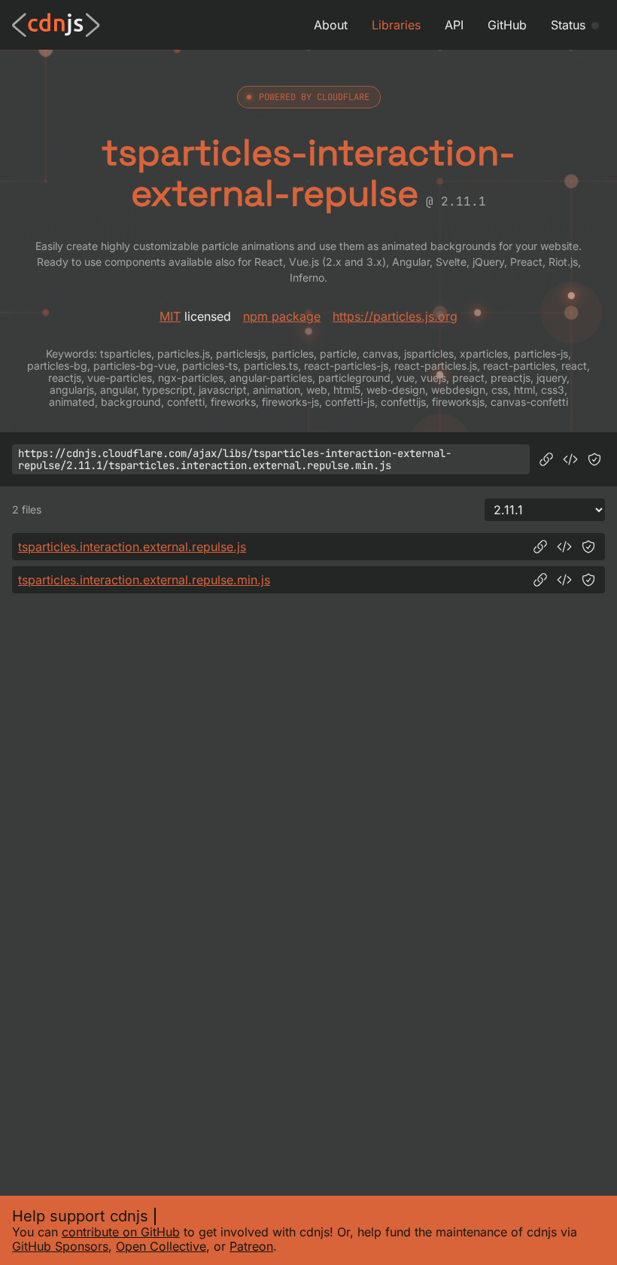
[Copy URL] (546, 459)
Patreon (251, 1246)
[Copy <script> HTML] (570, 459)
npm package (282, 316)
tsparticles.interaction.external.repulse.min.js (144, 580)
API (454, 24)
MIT (170, 316)
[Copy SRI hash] (594, 459)
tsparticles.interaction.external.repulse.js (132, 546)
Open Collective (161, 1246)
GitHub (507, 24)
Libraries (396, 24)
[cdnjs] (56, 25)
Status (568, 24)
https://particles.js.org (395, 316)
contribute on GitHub (121, 1231)
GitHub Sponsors (60, 1246)
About (331, 24)
